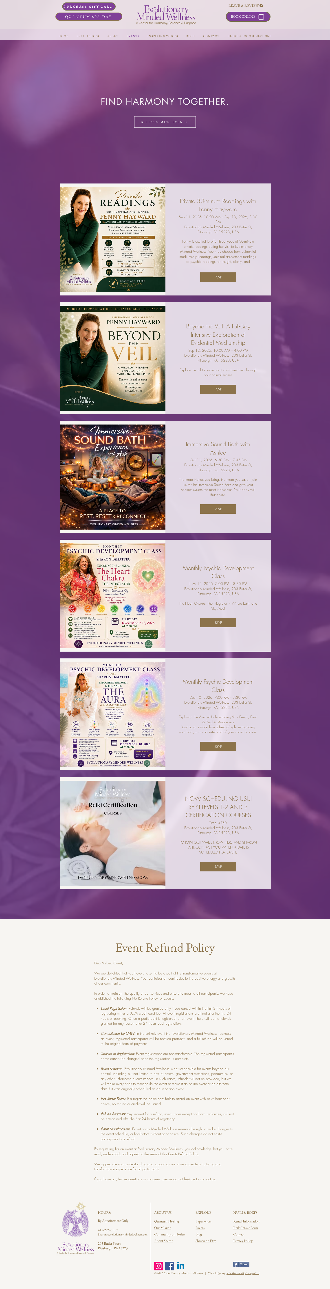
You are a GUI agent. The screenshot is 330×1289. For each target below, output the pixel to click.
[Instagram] (158, 1266)
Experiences (203, 1221)
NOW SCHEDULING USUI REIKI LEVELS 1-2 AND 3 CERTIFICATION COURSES (218, 807)
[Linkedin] (180, 1266)
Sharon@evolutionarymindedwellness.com (123, 1234)
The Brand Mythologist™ (243, 1273)
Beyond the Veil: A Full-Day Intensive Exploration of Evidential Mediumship (218, 335)
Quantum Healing (166, 1221)
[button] (113, 36)
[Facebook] (169, 1266)
